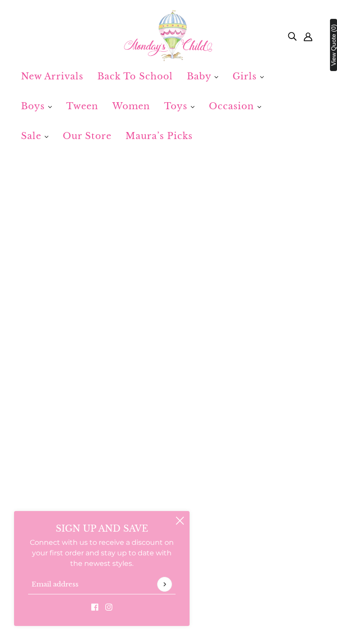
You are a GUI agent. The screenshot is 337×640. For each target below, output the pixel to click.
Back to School (135, 76)
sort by (88, 293)
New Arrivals (52, 76)
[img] (292, 36)
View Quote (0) (333, 45)
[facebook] (95, 606)
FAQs (37, 508)
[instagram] (109, 606)
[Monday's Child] (168, 35)
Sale (32, 136)
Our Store (87, 136)
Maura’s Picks (159, 136)
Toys (177, 106)
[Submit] (164, 584)
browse (44, 293)
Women (131, 106)
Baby (200, 76)
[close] (180, 520)
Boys (34, 106)
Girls (246, 76)
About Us (142, 508)
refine (130, 293)
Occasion (233, 106)
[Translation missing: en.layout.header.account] (308, 36)
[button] (289, 292)
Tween (82, 106)
